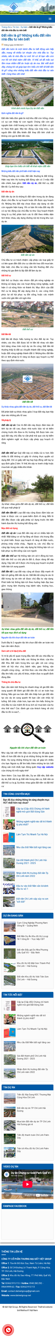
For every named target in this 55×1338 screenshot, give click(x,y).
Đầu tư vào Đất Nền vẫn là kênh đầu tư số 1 (32, 887)
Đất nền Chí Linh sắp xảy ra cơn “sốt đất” (32, 900)
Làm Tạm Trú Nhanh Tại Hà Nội (32, 834)
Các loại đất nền (21, 775)
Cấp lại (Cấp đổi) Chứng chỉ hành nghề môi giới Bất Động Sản (33, 810)
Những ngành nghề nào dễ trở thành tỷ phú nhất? (34, 823)
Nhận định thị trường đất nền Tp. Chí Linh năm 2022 (32, 874)
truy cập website (45, 767)
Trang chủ (6, 27)
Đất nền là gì (14, 779)
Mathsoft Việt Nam (29, 1310)
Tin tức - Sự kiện (20, 27)
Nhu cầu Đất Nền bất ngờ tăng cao (33, 847)
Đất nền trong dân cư (31, 779)
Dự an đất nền (38, 775)
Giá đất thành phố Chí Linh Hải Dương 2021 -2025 (31, 862)
